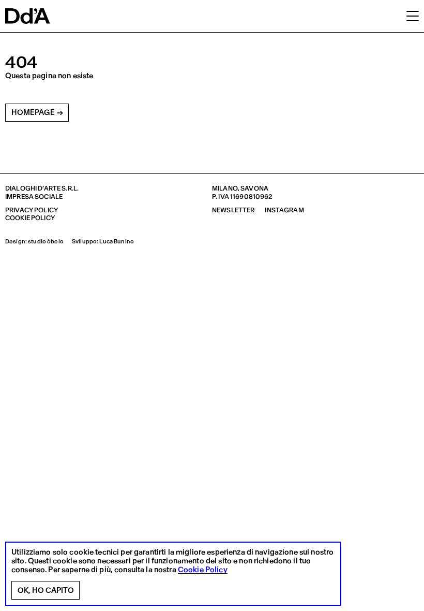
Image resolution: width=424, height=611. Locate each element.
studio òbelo (46, 241)
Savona (254, 188)
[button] (412, 15)
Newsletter (233, 210)
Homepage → (37, 112)
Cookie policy (30, 218)
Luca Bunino (116, 241)
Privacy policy (31, 210)
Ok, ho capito (46, 590)
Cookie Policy (203, 569)
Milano (225, 188)
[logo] (27, 16)
